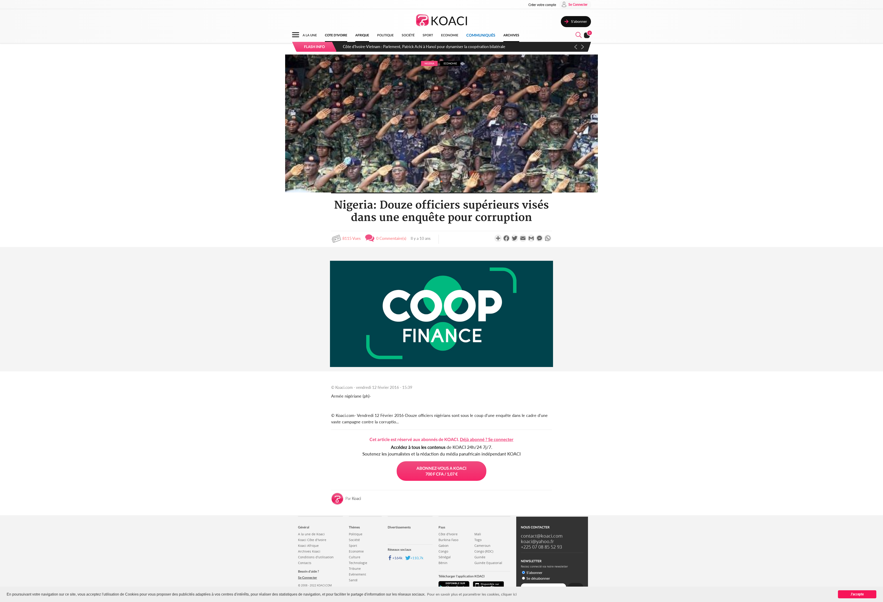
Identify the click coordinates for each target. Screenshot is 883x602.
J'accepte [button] (857, 594)
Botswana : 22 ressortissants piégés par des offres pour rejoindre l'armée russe (410, 46)
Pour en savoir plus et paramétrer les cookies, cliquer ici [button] (472, 594)
